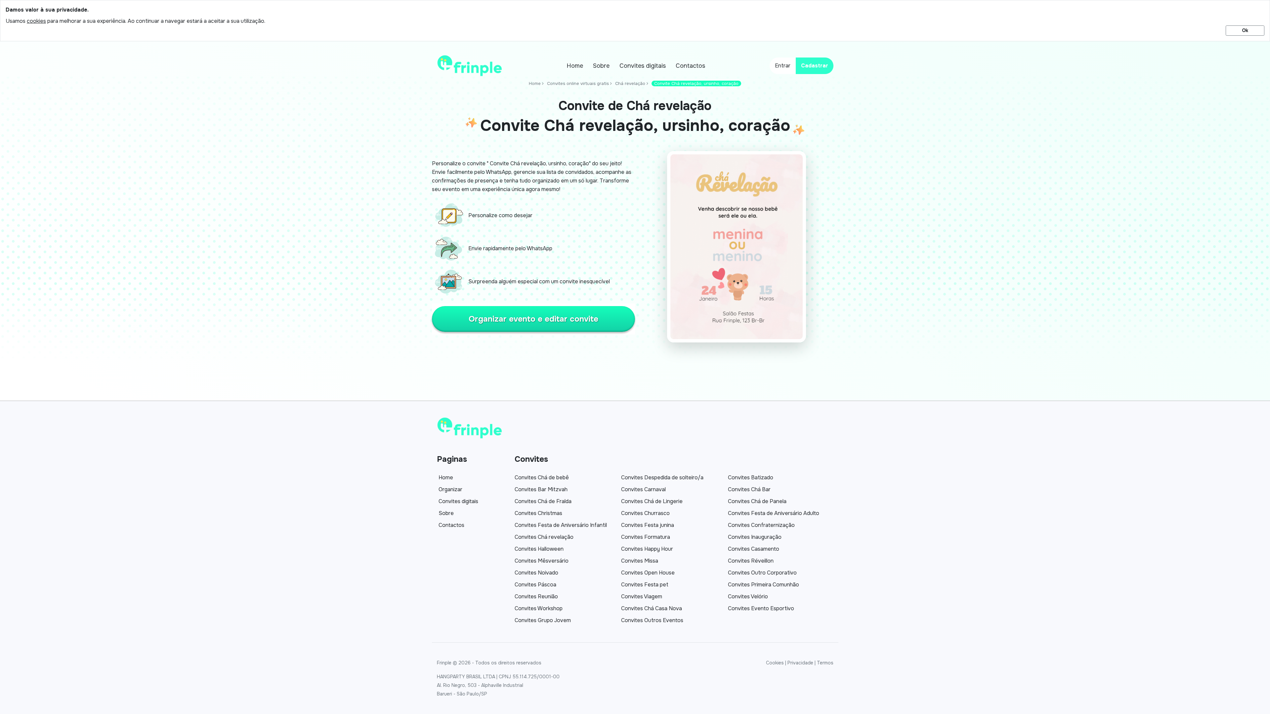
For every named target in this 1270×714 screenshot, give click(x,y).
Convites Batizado (750, 477)
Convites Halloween (539, 548)
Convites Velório (748, 596)
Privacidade (800, 663)
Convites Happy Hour (647, 548)
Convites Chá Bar (749, 489)
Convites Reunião (536, 596)
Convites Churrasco (645, 513)
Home (575, 65)
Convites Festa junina (647, 525)
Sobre (601, 65)
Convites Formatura (645, 537)
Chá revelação (630, 83)
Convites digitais (642, 65)
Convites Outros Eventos (652, 620)
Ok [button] (1245, 30)
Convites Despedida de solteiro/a (662, 477)
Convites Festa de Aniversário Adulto (773, 513)
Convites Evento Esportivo (761, 608)
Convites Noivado (536, 572)
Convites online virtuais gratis (578, 83)
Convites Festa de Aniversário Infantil (561, 525)
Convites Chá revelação (544, 537)
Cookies (775, 663)
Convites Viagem (641, 596)
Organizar (450, 489)
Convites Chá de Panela (757, 501)
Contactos (690, 65)
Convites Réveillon (751, 560)
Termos (825, 663)
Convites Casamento (753, 548)
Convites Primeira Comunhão (763, 584)
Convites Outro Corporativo (762, 572)
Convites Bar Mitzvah (541, 489)
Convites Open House (648, 572)
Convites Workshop (539, 608)
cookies (36, 21)
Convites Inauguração (755, 537)
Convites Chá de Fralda (543, 501)
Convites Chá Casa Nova (651, 608)
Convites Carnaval (643, 489)
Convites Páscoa (535, 584)
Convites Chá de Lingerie (652, 501)
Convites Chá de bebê (542, 477)
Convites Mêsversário (542, 560)
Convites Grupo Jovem (543, 620)
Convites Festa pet (644, 584)
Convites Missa (639, 560)
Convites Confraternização (761, 525)
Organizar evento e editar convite (533, 319)
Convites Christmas (538, 513)
